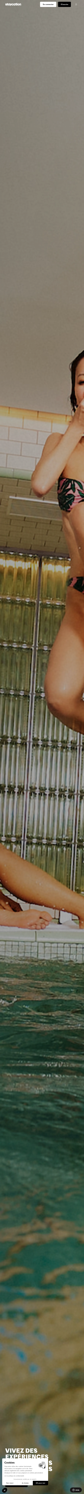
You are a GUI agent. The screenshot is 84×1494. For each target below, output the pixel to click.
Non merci (9, 1483)
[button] (4, 1490)
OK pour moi (40, 1483)
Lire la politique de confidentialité (14, 1476)
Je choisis (25, 1483)
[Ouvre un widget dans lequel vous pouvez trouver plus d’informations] (76, 1490)
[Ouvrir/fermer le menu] (76, 4)
